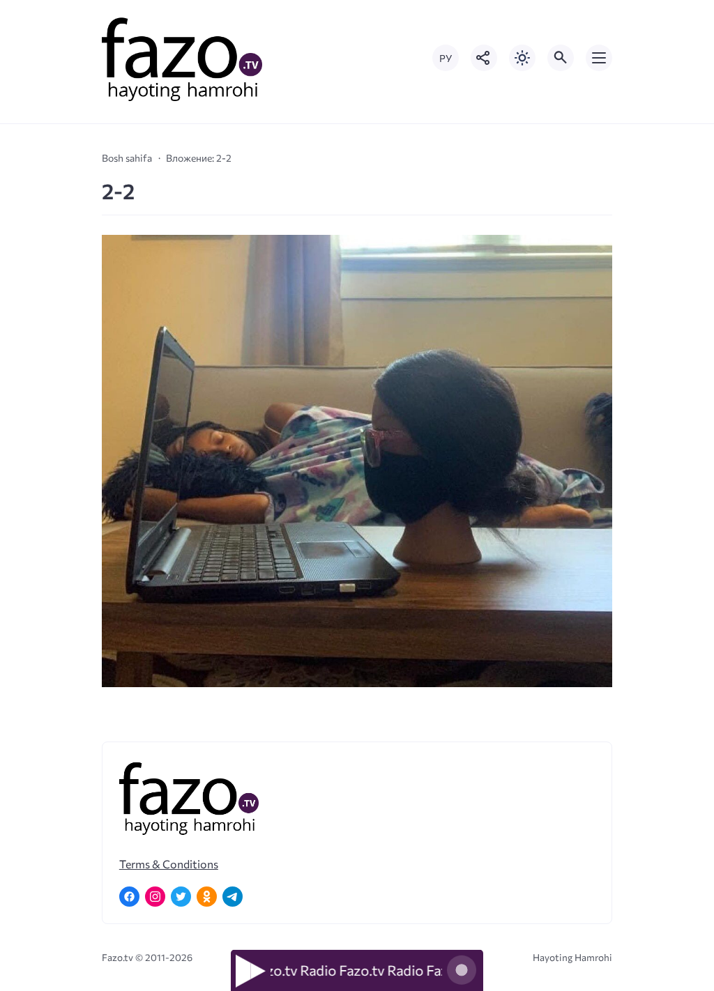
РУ (445, 58)
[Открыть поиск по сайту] (560, 58)
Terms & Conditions (168, 863)
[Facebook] (129, 896)
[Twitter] (181, 896)
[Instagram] (155, 896)
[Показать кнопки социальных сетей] (484, 58)
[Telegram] (232, 896)
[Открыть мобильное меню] (599, 58)
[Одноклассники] (207, 896)
